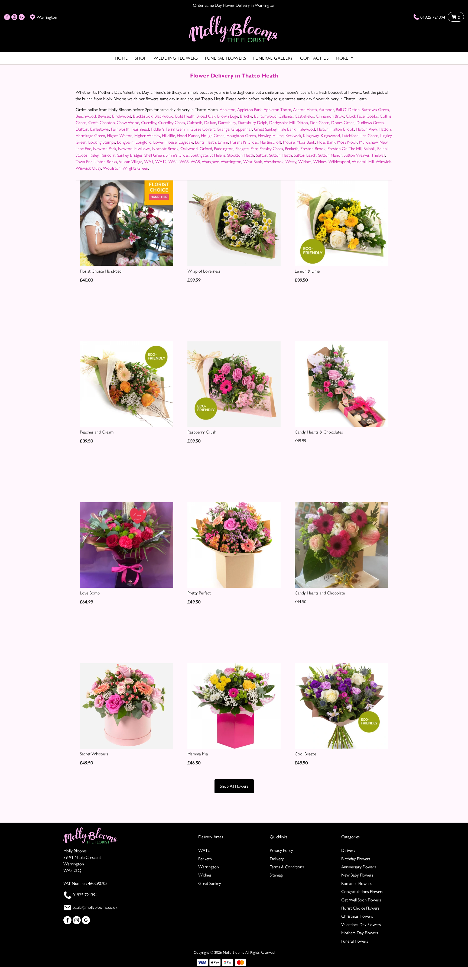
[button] (234, 838)
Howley (264, 135)
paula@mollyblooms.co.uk (95, 907)
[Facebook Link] (7, 17)
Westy (290, 161)
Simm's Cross (177, 155)
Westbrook (274, 161)
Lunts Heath (205, 142)
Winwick (383, 161)
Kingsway (311, 135)
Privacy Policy (281, 850)
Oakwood (189, 148)
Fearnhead (140, 129)
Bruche (246, 116)
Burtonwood (265, 116)
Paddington (223, 148)
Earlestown (99, 129)
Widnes (304, 161)
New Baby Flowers (357, 875)
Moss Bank (306, 142)
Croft (93, 122)
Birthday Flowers (355, 858)
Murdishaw (368, 142)
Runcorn (107, 155)
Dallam (210, 122)
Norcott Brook (165, 148)
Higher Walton (119, 135)
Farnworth (120, 129)
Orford (206, 148)
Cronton (107, 122)
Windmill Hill (363, 161)
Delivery (277, 858)
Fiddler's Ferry (162, 129)
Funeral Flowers (225, 58)
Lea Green (369, 135)
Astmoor (326, 109)
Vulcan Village (130, 161)
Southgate (199, 155)
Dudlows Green (370, 122)
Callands (285, 116)
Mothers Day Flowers (359, 932)
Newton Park (104, 148)
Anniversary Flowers (358, 866)
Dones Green (343, 122)
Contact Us (314, 58)
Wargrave (210, 161)
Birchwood (121, 116)
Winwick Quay (88, 168)
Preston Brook (313, 148)
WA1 (148, 161)
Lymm (223, 142)
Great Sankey (265, 129)
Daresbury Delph (252, 122)
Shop (141, 58)
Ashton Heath (305, 109)
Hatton (385, 129)
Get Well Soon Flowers (361, 900)
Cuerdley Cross (171, 122)
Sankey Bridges (129, 155)
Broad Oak (205, 116)
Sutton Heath (280, 155)
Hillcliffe (168, 135)
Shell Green (154, 155)
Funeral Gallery (273, 58)
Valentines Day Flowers (361, 924)
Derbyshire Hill (282, 122)
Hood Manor (188, 135)
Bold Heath (184, 116)
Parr (254, 148)
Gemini (182, 129)
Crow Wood (128, 122)
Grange (223, 129)
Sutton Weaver (356, 155)
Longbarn (125, 142)
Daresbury (227, 122)
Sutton (261, 155)
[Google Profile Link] (22, 17)
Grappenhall (241, 129)
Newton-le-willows (134, 148)
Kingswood (330, 135)
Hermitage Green (90, 135)
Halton (323, 129)
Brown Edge (227, 116)
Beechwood (86, 116)
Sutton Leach (305, 155)
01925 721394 (432, 17)
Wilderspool (339, 161)
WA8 (195, 161)
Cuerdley (148, 122)
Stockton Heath (240, 155)
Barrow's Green (375, 109)
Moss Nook (347, 142)
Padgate (242, 148)
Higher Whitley (147, 135)
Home (121, 58)
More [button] (343, 58)
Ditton (302, 122)
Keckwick (293, 135)
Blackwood (163, 116)
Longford (143, 142)
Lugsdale (185, 142)
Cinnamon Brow (330, 116)
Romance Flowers (356, 883)
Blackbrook (142, 116)
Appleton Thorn (277, 109)
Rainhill (369, 148)
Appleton (227, 109)
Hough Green (213, 135)
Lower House (165, 142)
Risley (94, 155)
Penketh (291, 148)
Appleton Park (249, 109)
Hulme (278, 135)
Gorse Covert (202, 129)
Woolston (112, 168)
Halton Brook (342, 129)
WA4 (173, 161)
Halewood (306, 129)
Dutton (82, 129)
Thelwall (378, 155)
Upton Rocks (106, 161)
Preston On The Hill (344, 148)
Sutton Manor (330, 155)
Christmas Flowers (357, 916)
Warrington (231, 161)
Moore (289, 142)
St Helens (217, 155)
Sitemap (276, 875)
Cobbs (372, 116)
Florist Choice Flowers (360, 908)
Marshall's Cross (244, 142)
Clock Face (355, 116)
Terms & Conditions (287, 866)
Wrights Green (135, 168)
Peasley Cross (271, 148)
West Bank (252, 161)
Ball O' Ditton (348, 109)
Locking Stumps (101, 142)
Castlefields (304, 116)
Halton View (366, 129)
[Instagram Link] (14, 17)
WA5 (184, 161)
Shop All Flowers (234, 786)
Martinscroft (270, 142)
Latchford (350, 135)
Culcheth (194, 122)
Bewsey (104, 116)
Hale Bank (286, 129)
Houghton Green (241, 135)
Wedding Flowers (176, 58)
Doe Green (319, 122)
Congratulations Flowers (362, 891)
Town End (84, 161)
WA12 (161, 161)
